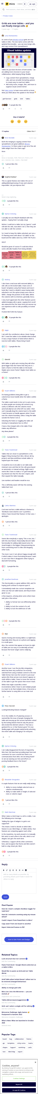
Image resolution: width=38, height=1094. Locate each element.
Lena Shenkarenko (11, 36)
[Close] (35, 1062)
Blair (6, 634)
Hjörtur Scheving (10, 214)
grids (15, 99)
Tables (28, 99)
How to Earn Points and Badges (19, 939)
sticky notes (21, 1043)
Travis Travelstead (11, 450)
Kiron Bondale (9, 138)
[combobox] (19, 9)
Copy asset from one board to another (16, 924)
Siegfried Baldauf (10, 177)
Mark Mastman (10, 812)
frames (28, 1039)
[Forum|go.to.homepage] (12, 4)
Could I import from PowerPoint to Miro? (17, 920)
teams (30, 1043)
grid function (7, 99)
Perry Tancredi (10, 706)
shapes (5, 1047)
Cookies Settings (19, 1078)
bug (10, 1039)
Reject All (19, 1084)
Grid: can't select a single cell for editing (17, 1006)
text (4, 1052)
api (4, 1043)
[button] (2, 4)
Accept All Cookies (19, 1090)
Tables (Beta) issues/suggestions (14, 1000)
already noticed (18, 40)
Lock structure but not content (13, 959)
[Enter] (3, 9)
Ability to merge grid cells (11, 988)
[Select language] (25, 4)
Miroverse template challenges (12, 1017)
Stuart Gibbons (10, 391)
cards (30, 1047)
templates (10, 1043)
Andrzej (7, 280)
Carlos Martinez (10, 506)
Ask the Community (8, 961)
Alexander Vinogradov (12, 780)
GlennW (7, 359)
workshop (21, 1047)
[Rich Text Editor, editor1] (19, 882)
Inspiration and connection (11, 996)
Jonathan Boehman (11, 579)
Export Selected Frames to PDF (13, 927)
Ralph (7, 330)
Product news (8, 16)
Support (13, 1047)
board (5, 1039)
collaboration (19, 1039)
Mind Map (11, 1052)
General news (6, 1025)
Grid (21, 99)
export (20, 1052)
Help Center (9, 90)
